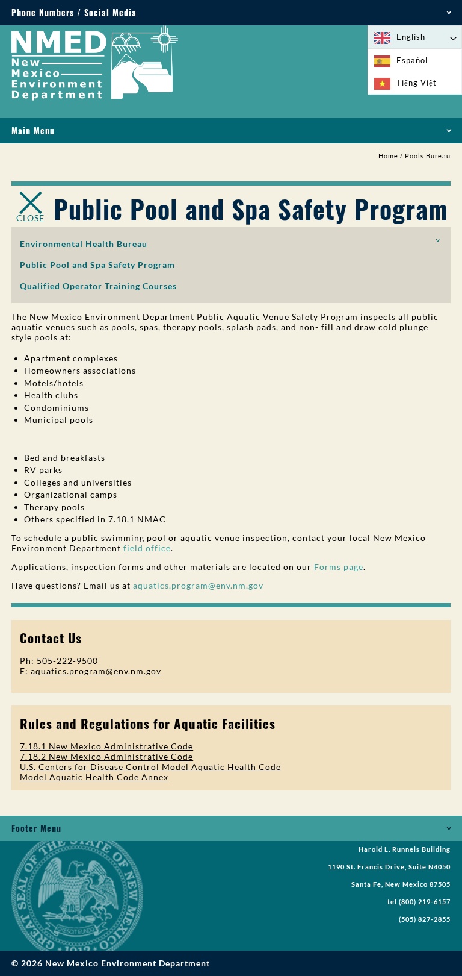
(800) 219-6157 (425, 902)
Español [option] (412, 60)
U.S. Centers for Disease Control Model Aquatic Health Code (150, 767)
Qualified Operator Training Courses (98, 286)
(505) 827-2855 (425, 919)
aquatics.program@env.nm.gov (198, 585)
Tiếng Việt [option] (416, 82)
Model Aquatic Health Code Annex (94, 777)
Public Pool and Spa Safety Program (97, 265)
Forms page (338, 567)
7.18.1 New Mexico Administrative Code (106, 746)
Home (388, 156)
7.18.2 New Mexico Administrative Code (106, 756)
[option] (414, 60)
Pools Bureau (428, 156)
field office (147, 548)
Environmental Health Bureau (83, 244)
